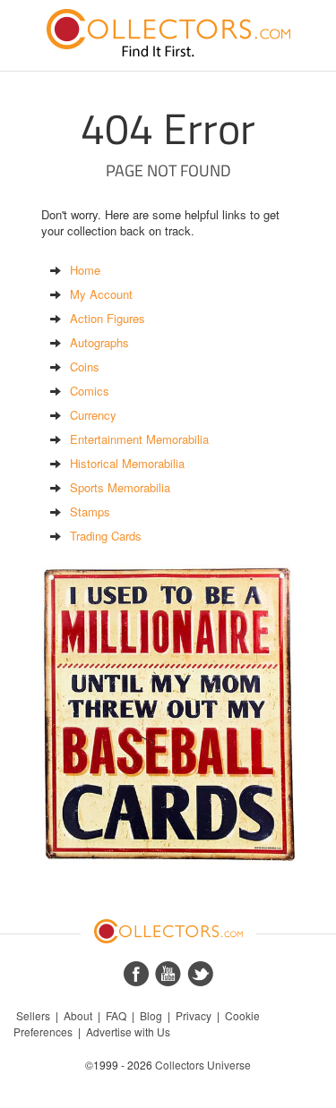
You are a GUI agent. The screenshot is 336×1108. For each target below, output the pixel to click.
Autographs (99, 342)
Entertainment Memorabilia (139, 438)
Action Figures (107, 318)
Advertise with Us (128, 1031)
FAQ (116, 1015)
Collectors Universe (203, 1064)
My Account (101, 294)
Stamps (90, 511)
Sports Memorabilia (120, 487)
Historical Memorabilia (127, 463)
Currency (93, 414)
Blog (151, 1015)
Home (85, 269)
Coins (84, 366)
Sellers (33, 1015)
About (78, 1015)
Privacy (193, 1015)
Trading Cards (106, 535)
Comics (89, 390)
